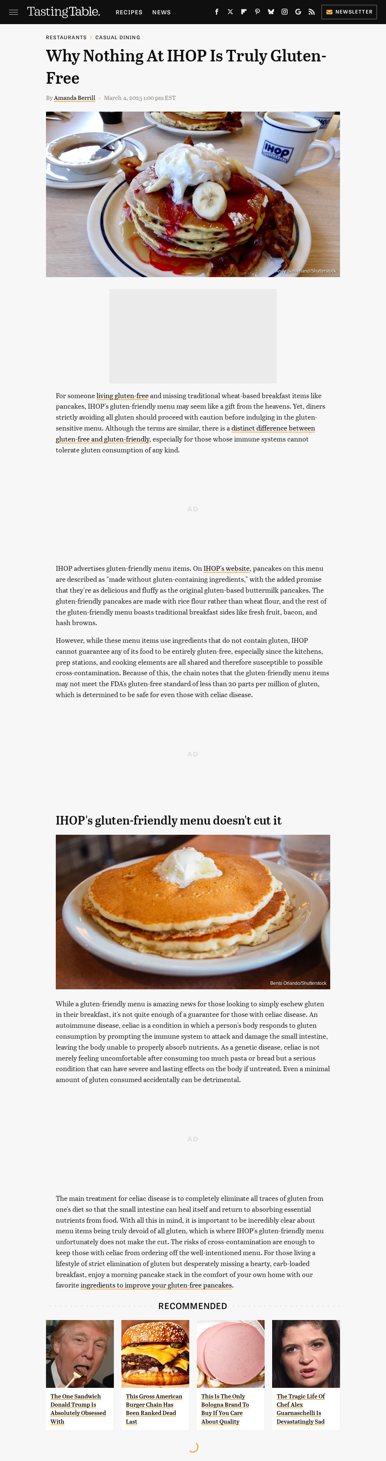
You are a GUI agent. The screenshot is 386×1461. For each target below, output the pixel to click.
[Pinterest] (257, 13)
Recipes (129, 12)
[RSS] (312, 13)
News (161, 12)
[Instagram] (284, 13)
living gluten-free (122, 395)
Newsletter (354, 11)
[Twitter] (230, 13)
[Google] (298, 13)
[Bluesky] (271, 13)
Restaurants (66, 37)
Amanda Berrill (74, 97)
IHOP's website (227, 568)
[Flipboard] (244, 13)
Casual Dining (117, 37)
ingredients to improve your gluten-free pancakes (156, 1284)
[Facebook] (217, 13)
